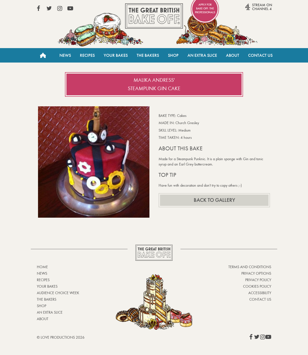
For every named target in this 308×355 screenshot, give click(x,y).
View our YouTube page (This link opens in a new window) (70, 8)
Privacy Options (256, 273)
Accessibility (259, 293)
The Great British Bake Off (154, 16)
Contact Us (260, 55)
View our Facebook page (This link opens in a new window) (38, 8)
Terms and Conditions (249, 267)
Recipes (87, 55)
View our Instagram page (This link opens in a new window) (60, 8)
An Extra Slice (202, 55)
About (232, 55)
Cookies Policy (257, 286)
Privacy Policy (258, 280)
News (65, 55)
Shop (173, 55)
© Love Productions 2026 (60, 337)
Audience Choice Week (58, 293)
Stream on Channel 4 (249, 9)
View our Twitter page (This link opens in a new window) (49, 8)
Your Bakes (116, 55)
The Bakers (148, 55)
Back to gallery (214, 200)
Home (43, 55)
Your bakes (47, 286)
